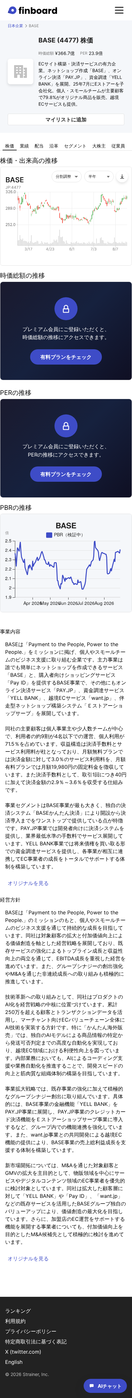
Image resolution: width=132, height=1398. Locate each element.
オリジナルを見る (28, 883)
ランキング (18, 1311)
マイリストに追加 (66, 119)
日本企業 (15, 25)
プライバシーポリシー (30, 1331)
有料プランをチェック (66, 357)
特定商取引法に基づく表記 (36, 1341)
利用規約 (15, 1321)
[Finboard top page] (33, 10)
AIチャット (110, 1386)
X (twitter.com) (23, 1352)
